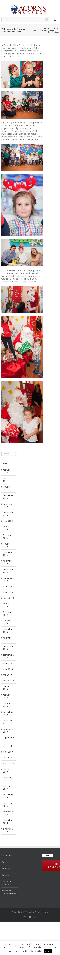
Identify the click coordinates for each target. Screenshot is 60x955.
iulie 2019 (7, 586)
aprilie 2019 (8, 598)
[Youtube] (30, 917)
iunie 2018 (8, 669)
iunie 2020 (8, 521)
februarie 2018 (7, 696)
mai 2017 (7, 757)
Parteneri (5, 868)
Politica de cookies (6, 883)
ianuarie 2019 (6, 622)
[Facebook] (25, 917)
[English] (55, 20)
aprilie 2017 (8, 763)
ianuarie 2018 (6, 705)
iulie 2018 (7, 663)
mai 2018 (7, 675)
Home (44, 28)
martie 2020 (6, 528)
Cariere (4, 862)
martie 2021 (6, 479)
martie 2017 (6, 770)
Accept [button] (48, 951)
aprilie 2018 (8, 680)
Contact (5, 875)
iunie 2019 (8, 592)
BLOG (50, 28)
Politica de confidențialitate (9, 892)
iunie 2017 (8, 751)
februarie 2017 (7, 779)
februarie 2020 (7, 536)
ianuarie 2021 (6, 488)
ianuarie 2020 (6, 545)
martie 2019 (6, 605)
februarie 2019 (7, 613)
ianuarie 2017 (6, 787)
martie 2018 (6, 687)
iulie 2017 (7, 746)
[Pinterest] (35, 917)
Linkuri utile (6, 855)
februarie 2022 (7, 471)
